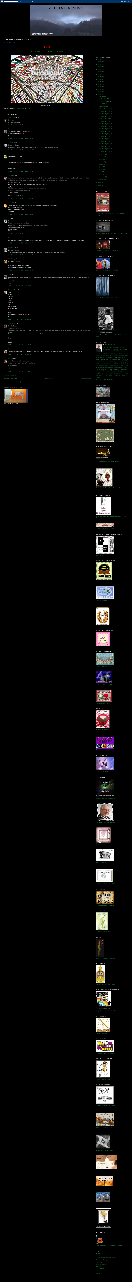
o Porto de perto (100, 1271)
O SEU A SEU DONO (105, 119)
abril (100, 172)
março (101, 174)
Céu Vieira (11, 175)
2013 (99, 87)
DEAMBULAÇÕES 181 (105, 121)
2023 (99, 62)
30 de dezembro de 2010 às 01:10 (21, 171)
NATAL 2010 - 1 (103, 106)
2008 (99, 185)
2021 (99, 67)
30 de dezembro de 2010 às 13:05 (21, 233)
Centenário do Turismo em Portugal (106, 1257)
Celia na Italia (12, 117)
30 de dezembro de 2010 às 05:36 (21, 198)
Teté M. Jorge (12, 259)
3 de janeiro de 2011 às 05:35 (19, 344)
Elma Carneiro (12, 323)
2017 (99, 77)
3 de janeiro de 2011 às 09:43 (19, 354)
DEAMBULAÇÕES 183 (105, 114)
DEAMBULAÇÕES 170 (105, 149)
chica (9, 154)
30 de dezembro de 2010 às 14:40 (21, 243)
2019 (99, 72)
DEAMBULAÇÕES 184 (105, 111)
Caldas (98, 1255)
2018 (99, 74)
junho (101, 167)
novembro (102, 154)
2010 (99, 94)
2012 (99, 89)
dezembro (102, 96)
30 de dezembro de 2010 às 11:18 (21, 214)
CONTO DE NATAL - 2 (105, 101)
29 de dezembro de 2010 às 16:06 (21, 138)
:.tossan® (10, 142)
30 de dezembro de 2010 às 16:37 (21, 254)
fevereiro (102, 177)
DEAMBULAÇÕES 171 (105, 146)
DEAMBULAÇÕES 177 (105, 131)
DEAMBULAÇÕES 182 (105, 116)
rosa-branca (11, 247)
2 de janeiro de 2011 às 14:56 (19, 319)
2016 (99, 79)
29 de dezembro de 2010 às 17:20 (21, 149)
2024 (99, 59)
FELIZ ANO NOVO (104, 99)
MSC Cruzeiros (100, 1268)
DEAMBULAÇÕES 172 (105, 144)
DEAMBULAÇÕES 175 (105, 136)
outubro (101, 157)
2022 (99, 64)
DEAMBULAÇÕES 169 (105, 151)
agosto (101, 162)
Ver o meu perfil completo (104, 379)
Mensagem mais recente (10, 378)
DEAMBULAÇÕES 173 (105, 141)
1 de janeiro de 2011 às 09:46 (19, 285)
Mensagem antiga (86, 378)
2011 (99, 92)
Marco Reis (11, 203)
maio (101, 169)
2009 (99, 182)
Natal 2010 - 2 (103, 104)
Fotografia (99, 1262)
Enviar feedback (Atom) (17, 382)
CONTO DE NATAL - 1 (105, 109)
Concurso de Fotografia (102, 1260)
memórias (98, 1266)
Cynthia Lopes (12, 349)
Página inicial (49, 378)
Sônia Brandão (12, 129)
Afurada (98, 1253)
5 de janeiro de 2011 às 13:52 (19, 371)
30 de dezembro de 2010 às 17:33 (21, 270)
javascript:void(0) (101, 1264)
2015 (99, 82)
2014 (99, 84)
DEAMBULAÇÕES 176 (105, 134)
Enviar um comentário (10, 375)
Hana (9, 274)
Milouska (10, 358)
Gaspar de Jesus (12, 290)
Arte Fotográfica (66, 7)
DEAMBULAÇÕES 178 (105, 129)
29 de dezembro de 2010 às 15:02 (21, 124)
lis (8, 218)
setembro (102, 159)
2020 (99, 69)
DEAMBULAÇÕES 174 (105, 139)
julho (100, 164)
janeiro (101, 179)
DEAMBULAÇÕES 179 (105, 126)
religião (98, 1273)
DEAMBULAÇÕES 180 (105, 124)
